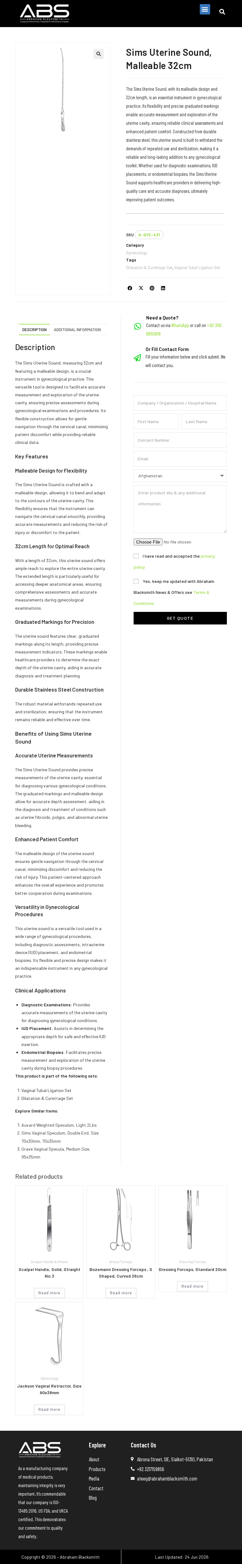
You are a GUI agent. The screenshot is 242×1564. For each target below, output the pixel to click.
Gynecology (136, 252)
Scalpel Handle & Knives (49, 1261)
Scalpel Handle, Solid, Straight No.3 (49, 1273)
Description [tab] (34, 329)
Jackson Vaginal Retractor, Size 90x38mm (49, 1389)
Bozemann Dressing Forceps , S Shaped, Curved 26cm (120, 1273)
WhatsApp (180, 325)
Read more (49, 1293)
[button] (205, 9)
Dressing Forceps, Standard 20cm (192, 1269)
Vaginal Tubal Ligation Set (197, 267)
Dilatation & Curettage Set (149, 267)
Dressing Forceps (192, 1261)
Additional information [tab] (77, 329)
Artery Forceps (120, 1261)
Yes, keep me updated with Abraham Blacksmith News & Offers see (174, 592)
